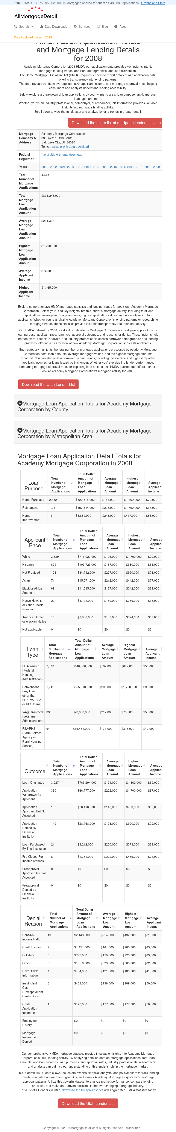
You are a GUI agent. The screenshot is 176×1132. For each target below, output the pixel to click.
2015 (113, 167)
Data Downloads (56, 26)
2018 (87, 167)
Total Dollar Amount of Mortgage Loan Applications (87, 482)
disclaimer (133, 1128)
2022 (53, 167)
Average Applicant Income (155, 486)
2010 (147, 167)
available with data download (69, 146)
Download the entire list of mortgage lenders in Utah (116, 122)
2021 (62, 167)
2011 (139, 167)
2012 (130, 167)
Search (24, 26)
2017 (96, 167)
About (123, 26)
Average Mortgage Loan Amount (111, 484)
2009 (156, 167)
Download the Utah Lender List (48, 384)
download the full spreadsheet (82, 1090)
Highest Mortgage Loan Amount (133, 484)
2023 (44, 167)
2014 (122, 167)
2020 (70, 167)
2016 (105, 167)
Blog (105, 26)
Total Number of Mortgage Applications (60, 484)
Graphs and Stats (153, 3)
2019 (79, 167)
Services (84, 26)
